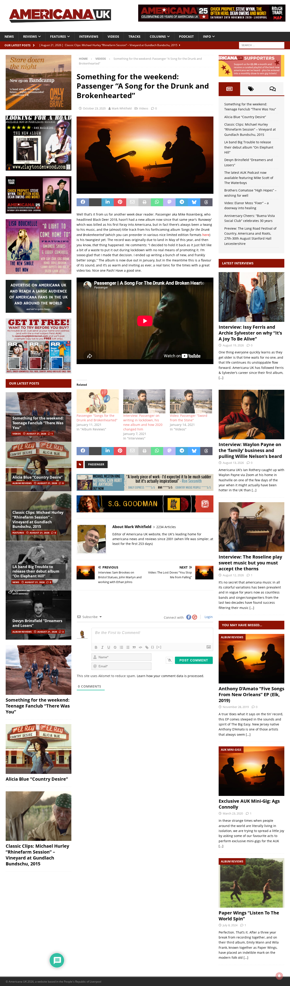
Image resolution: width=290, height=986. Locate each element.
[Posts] (229, 88)
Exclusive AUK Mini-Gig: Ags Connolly (249, 804)
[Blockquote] (134, 647)
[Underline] (109, 647)
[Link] (147, 647)
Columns (158, 36)
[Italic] (102, 647)
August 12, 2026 (233, 575)
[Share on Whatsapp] (157, 202)
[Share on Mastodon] (169, 202)
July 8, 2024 (230, 925)
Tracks (134, 36)
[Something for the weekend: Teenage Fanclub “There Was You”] (38, 670)
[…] (221, 377)
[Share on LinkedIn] (108, 202)
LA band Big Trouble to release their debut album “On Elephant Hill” (35, 571)
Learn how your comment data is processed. (170, 676)
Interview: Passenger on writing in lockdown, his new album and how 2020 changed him (142, 422)
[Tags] (251, 88)
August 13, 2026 (233, 463)
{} (152, 647)
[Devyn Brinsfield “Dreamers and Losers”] (38, 615)
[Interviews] (251, 297)
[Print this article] (144, 202)
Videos (113, 36)
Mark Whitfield (122, 108)
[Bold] (96, 647)
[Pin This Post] (120, 202)
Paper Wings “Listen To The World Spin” (249, 916)
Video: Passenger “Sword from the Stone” (188, 417)
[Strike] (115, 647)
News (9, 36)
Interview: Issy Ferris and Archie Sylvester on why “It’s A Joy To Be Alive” (250, 333)
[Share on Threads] (206, 202)
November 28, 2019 (236, 707)
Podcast (186, 36)
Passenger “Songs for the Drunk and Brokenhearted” (97, 417)
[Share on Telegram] (182, 202)
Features (58, 36)
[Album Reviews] (251, 658)
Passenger (96, 464)
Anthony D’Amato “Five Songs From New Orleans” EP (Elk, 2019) (251, 694)
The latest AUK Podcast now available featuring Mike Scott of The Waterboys (248, 177)
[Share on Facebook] (83, 202)
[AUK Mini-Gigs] (251, 771)
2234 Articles (166, 527)
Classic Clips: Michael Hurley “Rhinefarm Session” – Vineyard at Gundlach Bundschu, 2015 (37, 519)
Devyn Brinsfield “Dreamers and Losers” (37, 623)
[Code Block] (140, 647)
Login (208, 617)
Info (207, 36)
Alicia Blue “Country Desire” (37, 477)
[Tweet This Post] (95, 202)
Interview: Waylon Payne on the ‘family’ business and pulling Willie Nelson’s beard (250, 450)
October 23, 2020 (94, 108)
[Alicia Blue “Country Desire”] (38, 466)
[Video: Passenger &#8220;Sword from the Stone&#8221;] (191, 401)
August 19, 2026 (233, 345)
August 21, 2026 (36, 433)
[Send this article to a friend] (132, 202)
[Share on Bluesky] (194, 202)
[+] (159, 647)
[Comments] (272, 88)
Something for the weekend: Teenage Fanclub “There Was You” (38, 423)
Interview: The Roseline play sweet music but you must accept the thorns (250, 563)
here (205, 235)
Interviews (88, 36)
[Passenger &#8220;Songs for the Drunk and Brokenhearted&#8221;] (98, 401)
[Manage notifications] (279, 976)
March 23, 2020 (233, 813)
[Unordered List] (128, 647)
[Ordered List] (121, 647)
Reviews (30, 36)
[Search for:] (261, 45)
